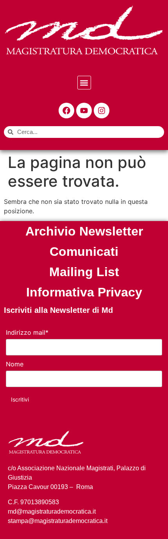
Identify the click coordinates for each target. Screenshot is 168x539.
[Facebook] (66, 110)
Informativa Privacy (84, 292)
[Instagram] (101, 110)
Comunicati (84, 252)
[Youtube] (84, 110)
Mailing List (84, 272)
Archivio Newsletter (84, 231)
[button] (84, 82)
